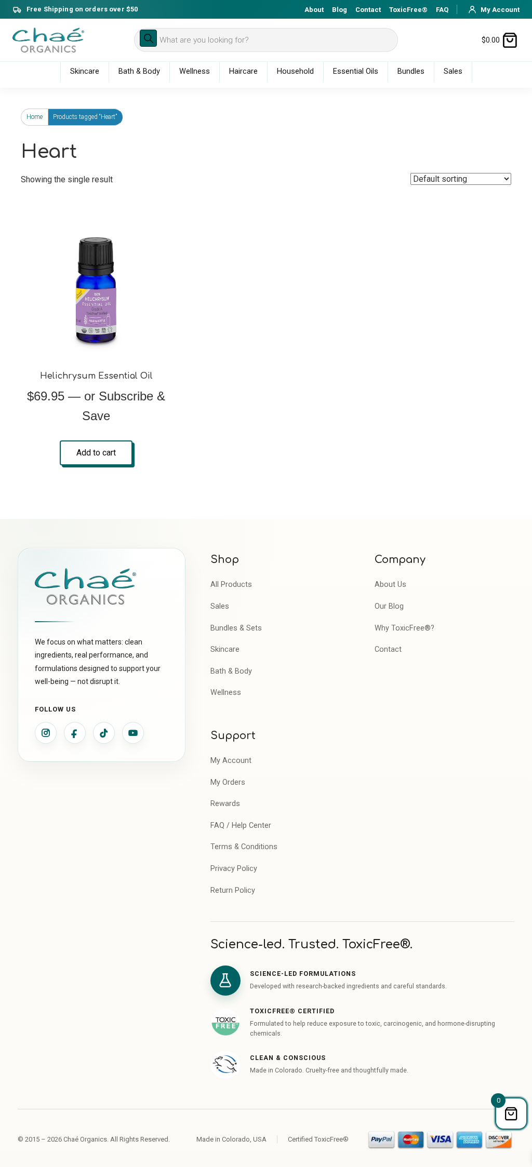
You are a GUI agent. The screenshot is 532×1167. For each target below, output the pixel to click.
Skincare (84, 71)
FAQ (442, 9)
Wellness (194, 71)
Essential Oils (355, 71)
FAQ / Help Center (240, 825)
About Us (390, 584)
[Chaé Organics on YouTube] (133, 733)
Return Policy (232, 890)
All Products (231, 584)
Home (34, 116)
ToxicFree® (408, 9)
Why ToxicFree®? (404, 628)
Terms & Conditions (243, 846)
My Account (230, 760)
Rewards (225, 803)
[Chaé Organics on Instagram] (46, 733)
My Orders (227, 782)
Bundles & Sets (236, 628)
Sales (453, 71)
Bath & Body (139, 71)
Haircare (243, 71)
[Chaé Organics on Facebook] (75, 733)
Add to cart (96, 453)
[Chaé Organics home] (48, 40)
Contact (368, 9)
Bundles (410, 71)
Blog (339, 9)
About (314, 9)
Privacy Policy (233, 868)
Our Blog (389, 606)
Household (295, 71)
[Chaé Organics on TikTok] (104, 733)
